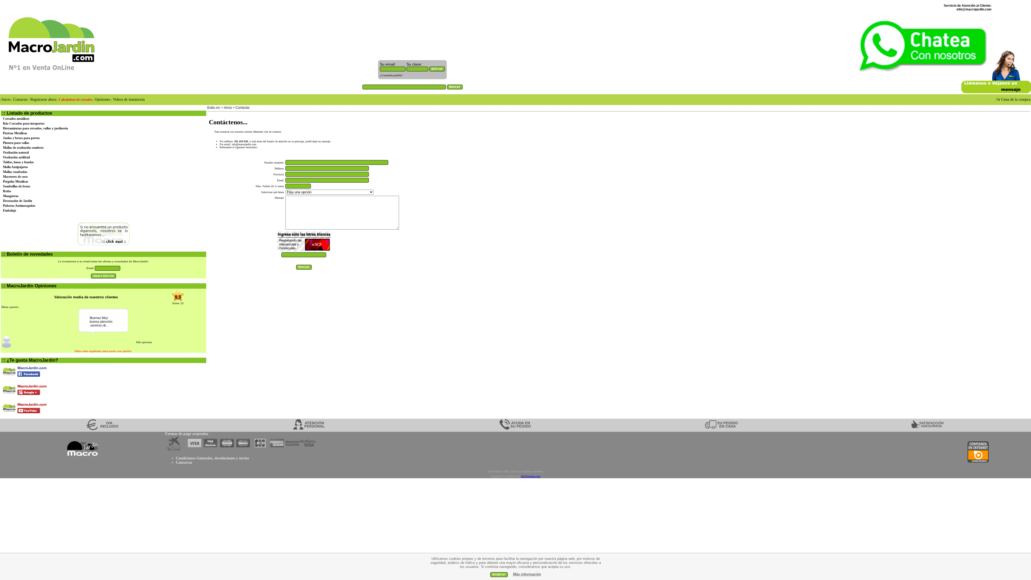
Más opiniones (144, 342)
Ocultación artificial (16, 157)
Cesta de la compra (1015, 99)
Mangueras (11, 196)
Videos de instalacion (128, 99)
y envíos (242, 458)
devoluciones (225, 458)
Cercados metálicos (16, 119)
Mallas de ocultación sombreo (23, 148)
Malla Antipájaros (15, 167)
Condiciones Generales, (194, 458)
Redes (7, 191)
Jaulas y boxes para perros (21, 138)
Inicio (6, 99)
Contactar (20, 99)
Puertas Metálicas (15, 133)
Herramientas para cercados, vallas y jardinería (35, 128)
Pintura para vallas (16, 143)
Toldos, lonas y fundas (18, 162)
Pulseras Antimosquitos (19, 206)
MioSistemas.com (530, 476)
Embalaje (9, 210)
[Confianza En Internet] (978, 461)
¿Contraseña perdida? (391, 75)
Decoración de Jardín (17, 201)
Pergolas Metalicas (15, 181)
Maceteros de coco (15, 177)
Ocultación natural (16, 152)
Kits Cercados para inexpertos (24, 123)
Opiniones (102, 99)
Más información (527, 574)
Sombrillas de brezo (16, 186)
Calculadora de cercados (75, 100)
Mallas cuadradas (15, 172)
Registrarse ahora (43, 99)
